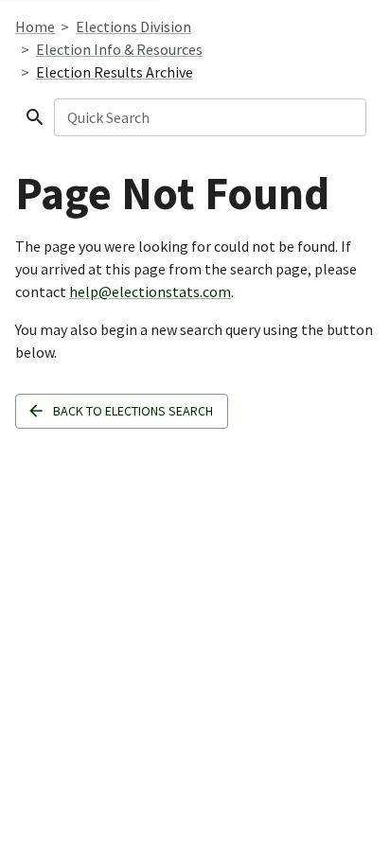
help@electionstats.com (150, 291)
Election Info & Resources (119, 49)
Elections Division (133, 26)
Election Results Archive (114, 71)
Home (35, 26)
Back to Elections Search (133, 410)
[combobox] (209, 117)
